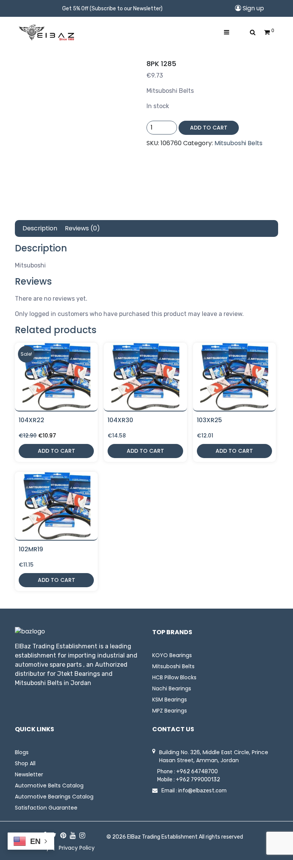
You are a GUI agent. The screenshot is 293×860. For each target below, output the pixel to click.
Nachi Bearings (171, 688)
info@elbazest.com (202, 790)
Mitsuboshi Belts (238, 143)
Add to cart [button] (56, 451)
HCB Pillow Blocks (174, 677)
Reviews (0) (82, 228)
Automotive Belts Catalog (49, 785)
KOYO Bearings (172, 655)
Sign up (252, 8)
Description (40, 228)
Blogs (22, 752)
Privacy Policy (77, 848)
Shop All (25, 763)
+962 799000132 (198, 779)
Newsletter (29, 774)
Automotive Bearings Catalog (54, 796)
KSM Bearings (169, 699)
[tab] (40, 228)
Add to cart (208, 127)
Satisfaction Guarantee (46, 807)
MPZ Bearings (169, 710)
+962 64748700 (197, 771)
